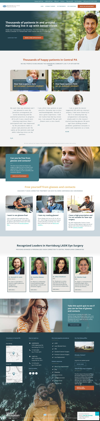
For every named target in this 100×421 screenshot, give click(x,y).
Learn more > (12, 289)
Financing (57, 372)
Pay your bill (58, 383)
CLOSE (97, 413)
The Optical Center (60, 378)
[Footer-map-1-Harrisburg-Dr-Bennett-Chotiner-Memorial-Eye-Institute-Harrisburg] (14, 346)
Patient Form (58, 375)
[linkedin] (36, 373)
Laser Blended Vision (60, 346)
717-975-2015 (35, 363)
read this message (88, 415)
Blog (56, 369)
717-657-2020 (35, 350)
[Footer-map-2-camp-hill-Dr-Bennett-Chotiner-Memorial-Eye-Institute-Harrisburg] (14, 367)
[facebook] (30, 373)
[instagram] (33, 373)
